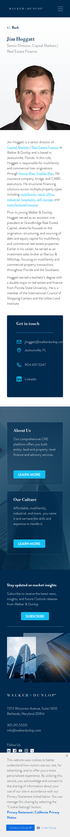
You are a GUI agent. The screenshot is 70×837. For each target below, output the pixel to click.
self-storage (45, 199)
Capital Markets (18, 147)
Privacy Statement (20, 812)
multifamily (28, 194)
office (50, 194)
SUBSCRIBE (35, 616)
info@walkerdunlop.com (24, 730)
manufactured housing (22, 204)
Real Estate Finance (45, 147)
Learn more (29, 474)
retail (41, 194)
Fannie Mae (27, 173)
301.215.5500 (17, 725)
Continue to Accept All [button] (20, 827)
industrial (13, 199)
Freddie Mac (45, 173)
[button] (46, 828)
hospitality (28, 199)
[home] (24, 9)
